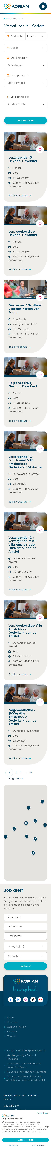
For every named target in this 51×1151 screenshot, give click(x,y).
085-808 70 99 (11, 1106)
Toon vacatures (26, 120)
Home (7, 18)
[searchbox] (27, 48)
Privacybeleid (43, 1113)
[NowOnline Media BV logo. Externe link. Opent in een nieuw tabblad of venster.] (8, 1115)
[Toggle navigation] (43, 6)
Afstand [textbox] (31, 36)
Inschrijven (25, 966)
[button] (5, 837)
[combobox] (35, 36)
